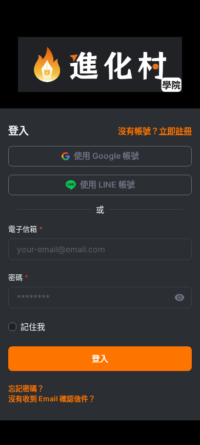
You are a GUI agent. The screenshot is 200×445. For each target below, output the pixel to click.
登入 (100, 359)
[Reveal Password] (179, 297)
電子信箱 (25, 229)
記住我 (33, 327)
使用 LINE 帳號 (107, 184)
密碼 (18, 277)
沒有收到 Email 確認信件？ (51, 398)
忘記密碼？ (26, 388)
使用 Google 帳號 (106, 156)
